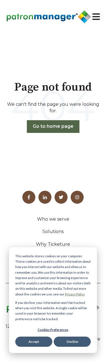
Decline (72, 341)
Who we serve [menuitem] (53, 219)
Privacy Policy (75, 294)
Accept (34, 341)
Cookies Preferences (53, 330)
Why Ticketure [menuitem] (53, 244)
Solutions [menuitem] (53, 231)
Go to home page (53, 126)
